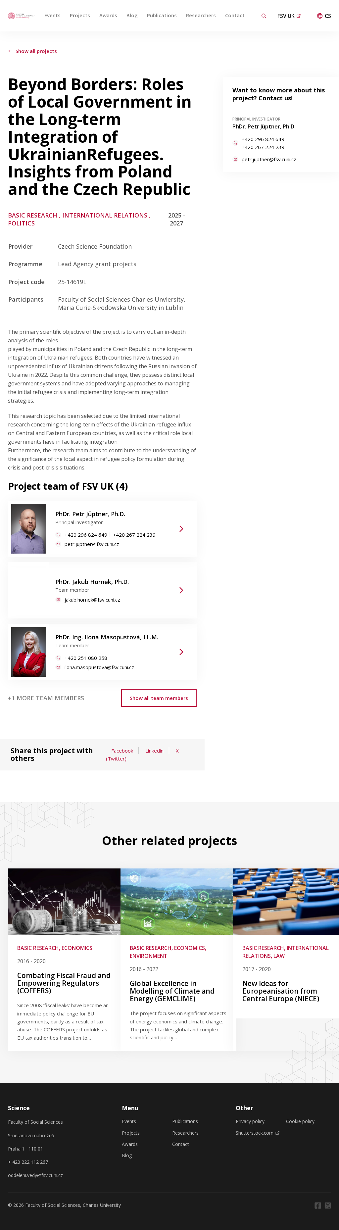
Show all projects (36, 51)
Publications (162, 15)
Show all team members (159, 698)
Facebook (122, 750)
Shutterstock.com (254, 1133)
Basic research (32, 215)
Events (52, 15)
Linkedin (154, 750)
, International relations (103, 215)
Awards (108, 15)
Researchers (201, 15)
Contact (235, 15)
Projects (80, 15)
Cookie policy (300, 1121)
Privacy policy (250, 1121)
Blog (132, 15)
